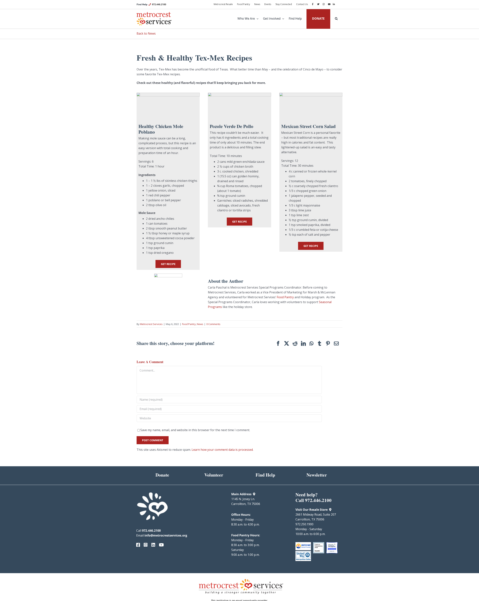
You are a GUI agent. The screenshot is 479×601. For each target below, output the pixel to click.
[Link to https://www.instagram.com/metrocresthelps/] (145, 545)
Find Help (265, 474)
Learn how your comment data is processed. (222, 450)
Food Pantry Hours (245, 535)
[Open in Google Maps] (254, 494)
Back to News (146, 33)
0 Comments (213, 324)
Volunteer (213, 474)
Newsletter (316, 474)
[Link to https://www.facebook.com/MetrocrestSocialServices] (137, 545)
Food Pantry (285, 297)
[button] (334, 18)
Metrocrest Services (151, 324)
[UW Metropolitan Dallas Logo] (303, 552)
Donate (162, 474)
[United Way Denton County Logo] (303, 544)
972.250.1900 (304, 524)
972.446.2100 (159, 4)
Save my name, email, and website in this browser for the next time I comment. (195, 430)
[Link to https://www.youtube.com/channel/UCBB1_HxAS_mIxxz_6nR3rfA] (160, 545)
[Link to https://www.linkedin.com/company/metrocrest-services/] (152, 545)
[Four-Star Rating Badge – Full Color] (332, 544)
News (200, 324)
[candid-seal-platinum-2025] (318, 544)
